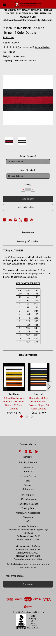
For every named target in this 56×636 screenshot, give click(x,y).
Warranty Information (28, 241)
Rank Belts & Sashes (28, 504)
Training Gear (28, 508)
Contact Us (28, 467)
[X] (20, 220)
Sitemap (28, 485)
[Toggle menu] (4, 4)
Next (49, 386)
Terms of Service (28, 476)
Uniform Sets (28, 495)
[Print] (15, 220)
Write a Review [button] (42, 47)
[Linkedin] (26, 220)
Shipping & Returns (28, 462)
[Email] (10, 220)
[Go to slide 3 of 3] (31, 416)
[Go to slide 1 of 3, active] (21, 416)
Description (28, 232)
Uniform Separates (28, 499)
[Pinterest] (31, 220)
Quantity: (28, 184)
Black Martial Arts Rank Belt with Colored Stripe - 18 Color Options (39, 403)
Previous (4, 386)
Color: (28, 156)
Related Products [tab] (28, 354)
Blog (28, 480)
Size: (28, 170)
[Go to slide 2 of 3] (26, 416)
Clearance (28, 517)
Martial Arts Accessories (28, 513)
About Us (28, 471)
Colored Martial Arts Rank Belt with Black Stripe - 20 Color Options (14, 403)
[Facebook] (4, 220)
